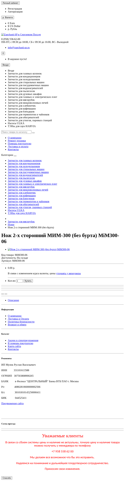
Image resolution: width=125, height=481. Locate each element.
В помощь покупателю (20, 343)
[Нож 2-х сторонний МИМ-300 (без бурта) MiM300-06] (39, 249)
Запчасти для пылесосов (21, 178)
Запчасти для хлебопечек (22, 192)
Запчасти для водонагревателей (25, 175)
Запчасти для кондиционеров (24, 163)
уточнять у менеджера (68, 273)
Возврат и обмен (17, 324)
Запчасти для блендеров (21, 198)
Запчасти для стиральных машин (26, 169)
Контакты (13, 149)
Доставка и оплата (18, 146)
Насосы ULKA (16, 210)
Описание (13, 300)
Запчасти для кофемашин (22, 195)
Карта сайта (14, 346)
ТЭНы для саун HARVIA (22, 213)
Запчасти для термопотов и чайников (28, 201)
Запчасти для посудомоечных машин (28, 172)
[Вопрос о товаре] (2, 293)
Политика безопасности (21, 321)
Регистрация (15, 8)
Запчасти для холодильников (24, 166)
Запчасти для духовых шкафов (25, 181)
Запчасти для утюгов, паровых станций (30, 207)
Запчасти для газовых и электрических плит (32, 183)
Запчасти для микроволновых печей (28, 189)
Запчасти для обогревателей (23, 204)
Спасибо (7, 478)
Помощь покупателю (19, 143)
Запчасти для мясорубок (21, 186)
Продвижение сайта (12, 403)
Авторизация (15, 11)
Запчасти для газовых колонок (25, 160)
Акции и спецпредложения (23, 340)
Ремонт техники (17, 140)
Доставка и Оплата (18, 318)
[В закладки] (6, 293)
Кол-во (11, 280)
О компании (14, 137)
